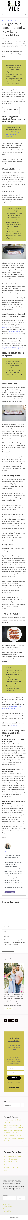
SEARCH (7, 1102)
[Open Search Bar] (25, 15)
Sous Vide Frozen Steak (12, 1162)
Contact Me (7, 1209)
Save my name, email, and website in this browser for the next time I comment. (14, 942)
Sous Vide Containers (11, 1159)
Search (5, 1195)
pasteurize (5, 327)
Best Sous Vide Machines (12, 1156)
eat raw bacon (17, 716)
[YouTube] (5, 1020)
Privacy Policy (7, 1206)
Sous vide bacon (14, 331)
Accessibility (7, 1211)
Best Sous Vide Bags (11, 1165)
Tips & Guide (12, 21)
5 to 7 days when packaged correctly (13, 134)
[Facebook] (9, 1020)
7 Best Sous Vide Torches (12, 1135)
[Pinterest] (12, 1020)
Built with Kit (14, 1087)
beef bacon (13, 725)
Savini (18, 40)
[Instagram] (16, 1020)
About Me (6, 1204)
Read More (9, 1008)
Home (4, 21)
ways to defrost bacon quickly (12, 348)
